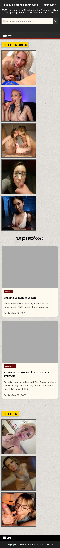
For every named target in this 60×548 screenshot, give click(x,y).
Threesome (10, 366)
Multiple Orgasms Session (20, 297)
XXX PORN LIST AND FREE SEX (30, 5)
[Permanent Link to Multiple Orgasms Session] (30, 267)
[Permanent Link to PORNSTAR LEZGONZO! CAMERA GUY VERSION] (30, 342)
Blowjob (8, 291)
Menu (10, 35)
